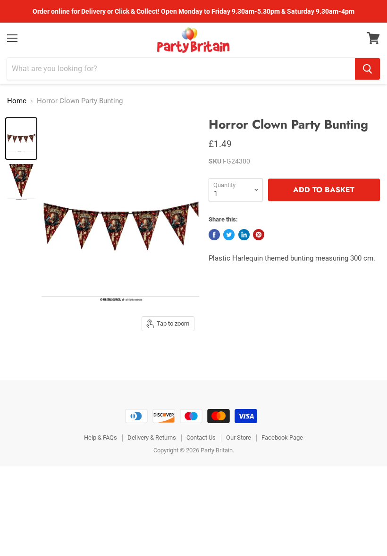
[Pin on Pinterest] (258, 234)
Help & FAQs (100, 437)
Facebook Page (282, 437)
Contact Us (201, 437)
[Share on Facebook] (214, 234)
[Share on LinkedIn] (244, 234)
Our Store (238, 437)
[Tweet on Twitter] (229, 234)
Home (16, 101)
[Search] (367, 69)
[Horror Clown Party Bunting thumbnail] (21, 138)
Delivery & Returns (151, 437)
